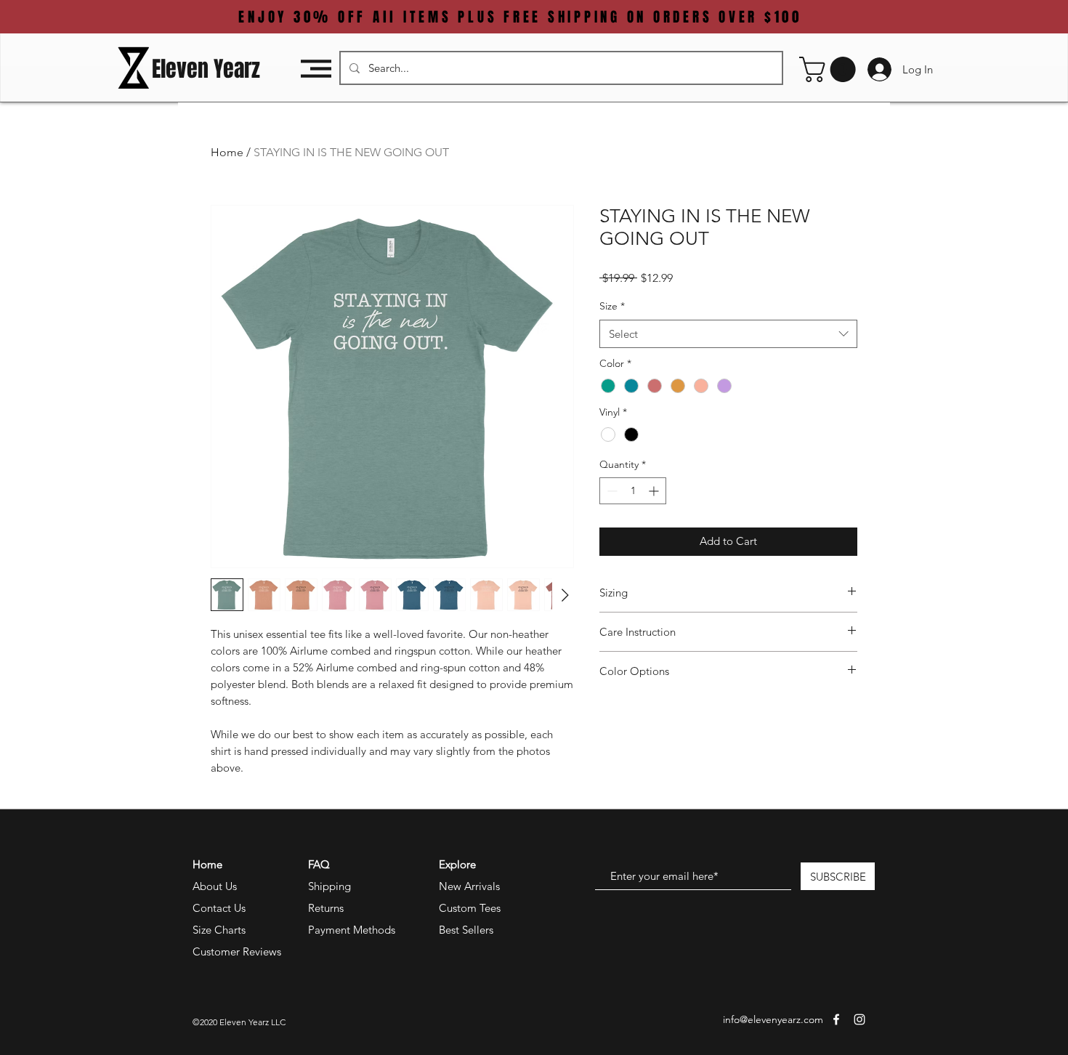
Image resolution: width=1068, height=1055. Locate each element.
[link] (830, 69)
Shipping (329, 886)
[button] (316, 69)
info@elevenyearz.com (773, 1019)
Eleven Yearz (206, 69)
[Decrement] (611, 491)
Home (227, 152)
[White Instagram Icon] (859, 1019)
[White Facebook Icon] (836, 1019)
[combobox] (728, 334)
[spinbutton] (633, 491)
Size (612, 305)
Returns (326, 908)
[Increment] (655, 491)
